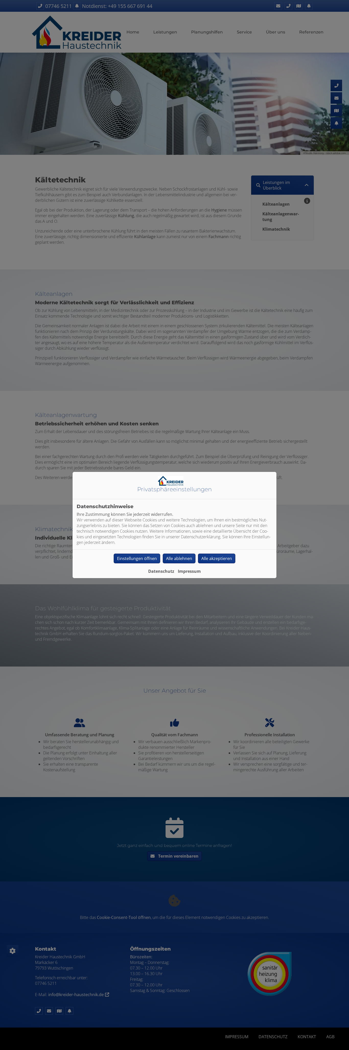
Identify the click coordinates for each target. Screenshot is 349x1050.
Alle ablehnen (179, 558)
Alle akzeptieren (216, 558)
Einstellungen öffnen (137, 558)
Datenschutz (161, 571)
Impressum (189, 571)
